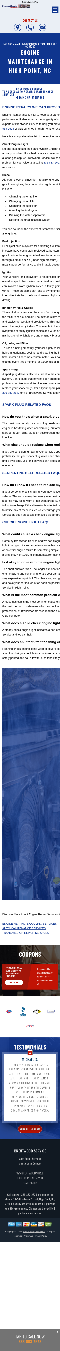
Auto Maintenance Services (24, 928)
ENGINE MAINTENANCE (30, 97)
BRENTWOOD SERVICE (29, 88)
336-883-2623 (11, 44)
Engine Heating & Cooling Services (29, 923)
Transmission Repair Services (25, 932)
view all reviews (30, 1129)
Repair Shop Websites (34, 1231)
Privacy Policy (40, 1236)
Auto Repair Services (30, 1159)
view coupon (14, 982)
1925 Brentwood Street (32, 44)
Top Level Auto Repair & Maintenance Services (28, 93)
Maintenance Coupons (30, 1163)
